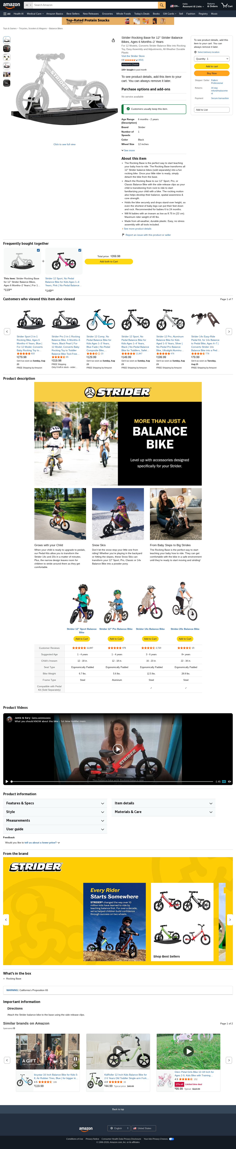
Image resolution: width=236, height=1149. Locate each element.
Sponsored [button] (8, 1028)
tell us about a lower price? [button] (41, 842)
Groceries (107, 13)
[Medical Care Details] (43, 13)
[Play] (6, 781)
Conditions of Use (74, 1139)
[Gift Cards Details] (175, 13)
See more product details (137, 228)
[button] (7, 13)
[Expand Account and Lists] (203, 6)
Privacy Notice (92, 1139)
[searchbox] (95, 5)
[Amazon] (12, 5)
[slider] (112, 781)
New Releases (91, 13)
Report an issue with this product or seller (148, 234)
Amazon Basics (54, 13)
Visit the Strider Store (133, 56)
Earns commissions (41, 717)
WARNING (12, 990)
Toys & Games (10, 28)
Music (214, 13)
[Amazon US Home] (85, 1129)
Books (156, 13)
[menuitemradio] (224, 781)
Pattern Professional (217, 81)
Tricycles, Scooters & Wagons (33, 28)
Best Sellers (73, 13)
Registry (203, 13)
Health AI (18, 13)
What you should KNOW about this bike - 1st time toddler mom (50, 721)
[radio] (6, 39)
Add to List (202, 109)
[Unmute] (229, 782)
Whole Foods (123, 13)
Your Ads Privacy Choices (156, 1139)
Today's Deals (141, 13)
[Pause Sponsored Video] (75, 1059)
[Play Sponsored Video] (118, 1051)
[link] (64, 261)
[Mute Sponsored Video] (75, 1065)
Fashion (190, 13)
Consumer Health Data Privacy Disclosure (121, 1139)
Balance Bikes (56, 28)
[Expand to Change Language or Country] (178, 6)
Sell (181, 13)
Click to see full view (64, 144)
